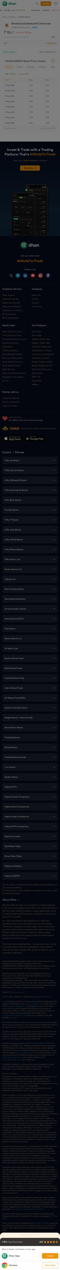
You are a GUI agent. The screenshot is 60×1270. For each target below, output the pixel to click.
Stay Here (50, 1265)
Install (50, 1255)
